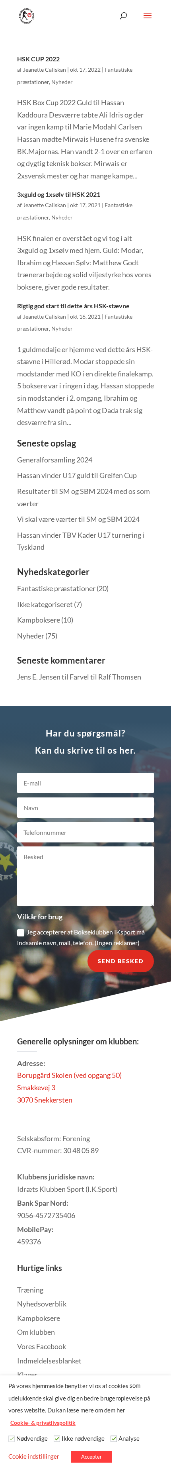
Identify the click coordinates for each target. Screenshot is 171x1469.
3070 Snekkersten (44, 1099)
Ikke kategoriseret (45, 604)
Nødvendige (32, 1438)
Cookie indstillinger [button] (33, 1456)
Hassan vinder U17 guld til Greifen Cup (77, 475)
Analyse (129, 1438)
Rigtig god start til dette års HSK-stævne (73, 305)
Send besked (121, 961)
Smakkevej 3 (36, 1087)
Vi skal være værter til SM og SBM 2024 (78, 519)
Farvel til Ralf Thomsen (105, 676)
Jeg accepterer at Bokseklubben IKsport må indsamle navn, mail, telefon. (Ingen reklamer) (81, 937)
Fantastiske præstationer (56, 588)
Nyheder (62, 81)
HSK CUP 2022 (38, 59)
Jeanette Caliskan (44, 69)
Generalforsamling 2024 (54, 459)
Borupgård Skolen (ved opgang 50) (69, 1075)
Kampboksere (38, 619)
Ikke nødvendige (83, 1438)
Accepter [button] (91, 1456)
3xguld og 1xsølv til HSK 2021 (58, 194)
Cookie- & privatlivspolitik (43, 1422)
